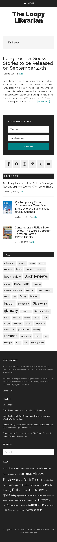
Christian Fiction (45, 290)
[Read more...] (44, 101)
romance (10, 336)
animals (32, 263)
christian (30, 290)
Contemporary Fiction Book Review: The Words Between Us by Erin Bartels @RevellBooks (33, 232)
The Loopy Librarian (28, 17)
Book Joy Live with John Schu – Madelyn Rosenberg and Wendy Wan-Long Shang (28, 185)
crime (6, 296)
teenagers (8, 343)
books (7, 284)
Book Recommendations (35, 269)
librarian (27, 318)
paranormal (24, 329)
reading (36, 329)
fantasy (34, 296)
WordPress (25, 532)
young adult (37, 342)
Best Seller (8, 269)
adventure (9, 263)
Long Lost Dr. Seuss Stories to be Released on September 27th (28, 63)
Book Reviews (36, 276)
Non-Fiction (9, 329)
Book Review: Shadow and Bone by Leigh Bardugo (24, 410)
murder (28, 323)
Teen (37, 336)
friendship (23, 303)
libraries (36, 318)
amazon (22, 263)
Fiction (9, 303)
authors (41, 263)
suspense (26, 336)
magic (7, 323)
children (37, 284)
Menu (30, 3)
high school (26, 311)
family (23, 296)
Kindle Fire (17, 318)
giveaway (11, 311)
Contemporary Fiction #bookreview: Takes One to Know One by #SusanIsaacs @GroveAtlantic (32, 207)
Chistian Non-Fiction (13, 290)
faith (14, 297)
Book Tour (21, 284)
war (25, 342)
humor (6, 318)
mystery (40, 323)
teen (45, 336)
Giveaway (40, 303)
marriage (17, 324)
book (19, 269)
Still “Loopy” (8, 405)
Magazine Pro (26, 529)
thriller (18, 343)
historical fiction (42, 311)
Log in (34, 532)
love (45, 317)
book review (12, 276)
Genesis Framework (44, 529)
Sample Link (8, 391)
